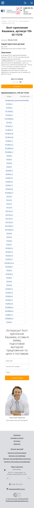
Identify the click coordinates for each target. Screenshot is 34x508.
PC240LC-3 (9, 289)
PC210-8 (9, 207)
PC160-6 (9, 122)
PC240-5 (9, 281)
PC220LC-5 (9, 252)
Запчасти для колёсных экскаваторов (17, 462)
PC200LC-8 (9, 189)
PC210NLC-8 (9, 230)
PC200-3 (9, 156)
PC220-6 (9, 241)
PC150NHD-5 (9, 119)
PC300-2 (9, 322)
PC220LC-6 (9, 255)
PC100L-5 (9, 104)
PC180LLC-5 (9, 145)
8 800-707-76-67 (17, 484)
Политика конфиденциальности (17, 501)
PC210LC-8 (9, 222)
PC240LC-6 (9, 296)
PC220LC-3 (9, 248)
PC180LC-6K (9, 137)
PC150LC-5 (9, 115)
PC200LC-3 (9, 174)
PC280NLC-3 (9, 318)
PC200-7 (9, 167)
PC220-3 (9, 233)
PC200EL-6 (9, 170)
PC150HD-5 (9, 111)
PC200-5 (9, 159)
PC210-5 (9, 200)
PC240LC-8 (9, 304)
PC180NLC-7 (9, 152)
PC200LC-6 (9, 182)
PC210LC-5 (9, 211)
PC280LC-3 (9, 315)
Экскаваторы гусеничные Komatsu (17, 100)
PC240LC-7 (9, 300)
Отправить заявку (17, 378)
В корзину (17, 86)
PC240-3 (9, 278)
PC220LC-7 (9, 259)
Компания (17, 435)
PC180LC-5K (9, 133)
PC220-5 (9, 237)
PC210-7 (9, 204)
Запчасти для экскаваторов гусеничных (17, 459)
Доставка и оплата (17, 438)
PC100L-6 (9, 108)
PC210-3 (9, 196)
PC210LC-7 (9, 218)
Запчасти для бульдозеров (17, 453)
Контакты (17, 441)
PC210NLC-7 (9, 226)
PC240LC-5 (9, 292)
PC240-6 (9, 285)
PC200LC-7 (9, 185)
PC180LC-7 (9, 141)
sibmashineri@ (17, 489)
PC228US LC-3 (9, 263)
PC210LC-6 (9, 215)
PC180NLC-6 (9, 148)
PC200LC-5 (9, 178)
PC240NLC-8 (9, 311)
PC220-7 (9, 244)
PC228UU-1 (9, 267)
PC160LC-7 (9, 126)
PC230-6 (9, 270)
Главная (4, 21)
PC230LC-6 (9, 274)
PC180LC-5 (9, 130)
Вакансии (17, 444)
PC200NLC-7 (9, 193)
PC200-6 (9, 163)
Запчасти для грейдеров (17, 456)
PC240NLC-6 (9, 307)
